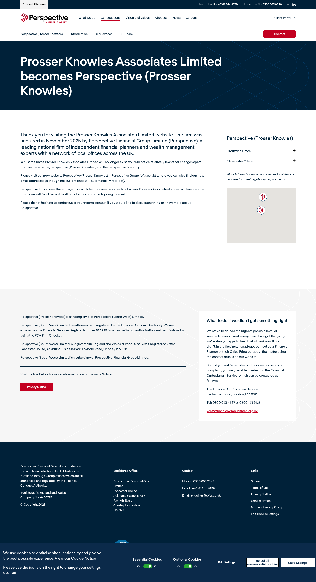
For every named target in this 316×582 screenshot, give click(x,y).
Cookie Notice (261, 501)
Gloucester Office (240, 161)
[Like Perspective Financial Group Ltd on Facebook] (288, 4)
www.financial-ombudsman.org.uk (232, 411)
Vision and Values (138, 17)
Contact (279, 34)
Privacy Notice (261, 494)
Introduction (79, 34)
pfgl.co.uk (148, 175)
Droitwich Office (239, 151)
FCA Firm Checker (48, 335)
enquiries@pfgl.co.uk (206, 495)
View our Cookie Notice (75, 558)
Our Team (126, 34)
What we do (86, 17)
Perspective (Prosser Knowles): (41, 34)
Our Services (103, 34)
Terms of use (259, 487)
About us (161, 17)
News (177, 17)
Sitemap (256, 481)
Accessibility (34, 4)
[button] (263, 197)
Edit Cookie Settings (265, 514)
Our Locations (110, 17)
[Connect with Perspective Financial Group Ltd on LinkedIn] (294, 4)
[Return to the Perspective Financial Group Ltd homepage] (44, 18)
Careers (191, 17)
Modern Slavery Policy (266, 507)
